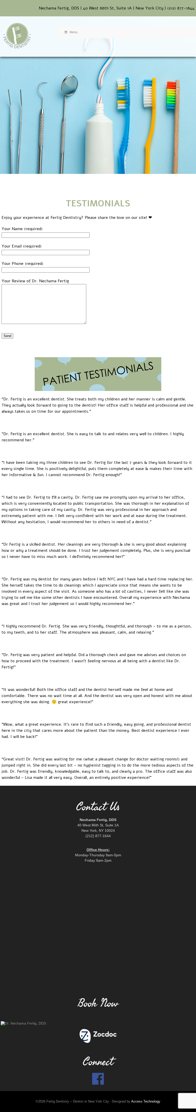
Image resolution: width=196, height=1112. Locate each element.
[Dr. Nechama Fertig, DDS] (98, 1023)
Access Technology (145, 1101)
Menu (74, 32)
